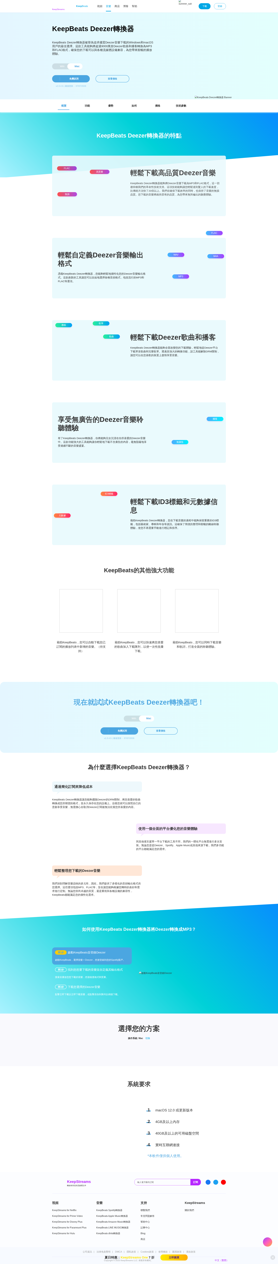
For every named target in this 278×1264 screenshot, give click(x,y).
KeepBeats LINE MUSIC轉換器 (112, 1227)
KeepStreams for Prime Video (67, 1216)
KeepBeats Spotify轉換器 (109, 1210)
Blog (143, 1233)
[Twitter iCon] (215, 1182)
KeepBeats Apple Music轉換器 (112, 1216)
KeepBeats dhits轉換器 (108, 1233)
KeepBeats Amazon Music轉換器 (113, 1222)
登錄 (220, 6)
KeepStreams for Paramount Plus (69, 1227)
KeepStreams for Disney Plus (67, 1222)
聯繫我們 (145, 1210)
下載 (204, 6)
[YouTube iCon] (223, 1182)
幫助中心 (145, 1222)
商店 (117, 6)
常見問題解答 (147, 1216)
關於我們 (189, 1210)
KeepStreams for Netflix (64, 1210)
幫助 (134, 6)
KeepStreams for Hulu (63, 1233)
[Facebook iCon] (208, 1182)
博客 (125, 6)
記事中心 (145, 1227)
